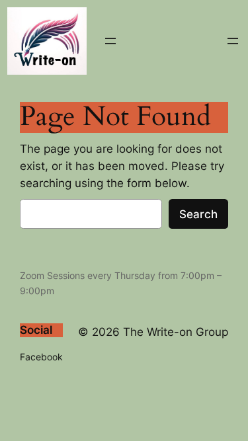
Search (198, 214)
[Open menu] (110, 41)
